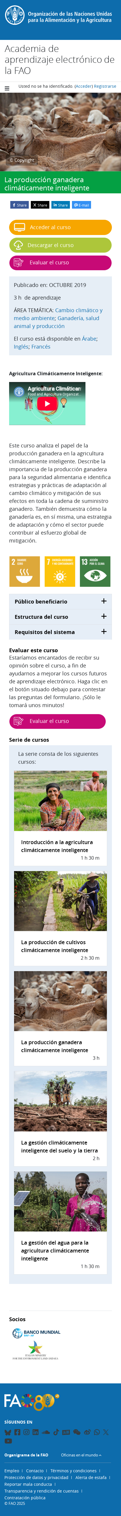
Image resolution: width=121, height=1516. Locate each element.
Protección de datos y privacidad (36, 1477)
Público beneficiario (41, 601)
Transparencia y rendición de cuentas (41, 1491)
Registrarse (105, 86)
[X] (106, 1432)
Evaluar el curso (48, 720)
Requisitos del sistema (45, 632)
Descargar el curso (51, 245)
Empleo (11, 1470)
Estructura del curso (41, 617)
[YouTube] (8, 1442)
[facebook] (17, 1433)
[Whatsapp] (97, 1433)
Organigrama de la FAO (26, 1455)
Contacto (34, 1470)
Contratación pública (25, 1497)
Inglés (21, 346)
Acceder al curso (50, 227)
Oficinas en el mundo (79, 1455)
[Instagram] (26, 1433)
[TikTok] (56, 1432)
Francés (41, 346)
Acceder (84, 86)
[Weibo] (87, 1433)
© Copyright (22, 160)
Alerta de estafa (91, 1477)
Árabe (89, 338)
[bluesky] (7, 1433)
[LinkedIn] (35, 1433)
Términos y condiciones (74, 1470)
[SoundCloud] (46, 1433)
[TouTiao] (66, 1432)
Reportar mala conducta (28, 1484)
